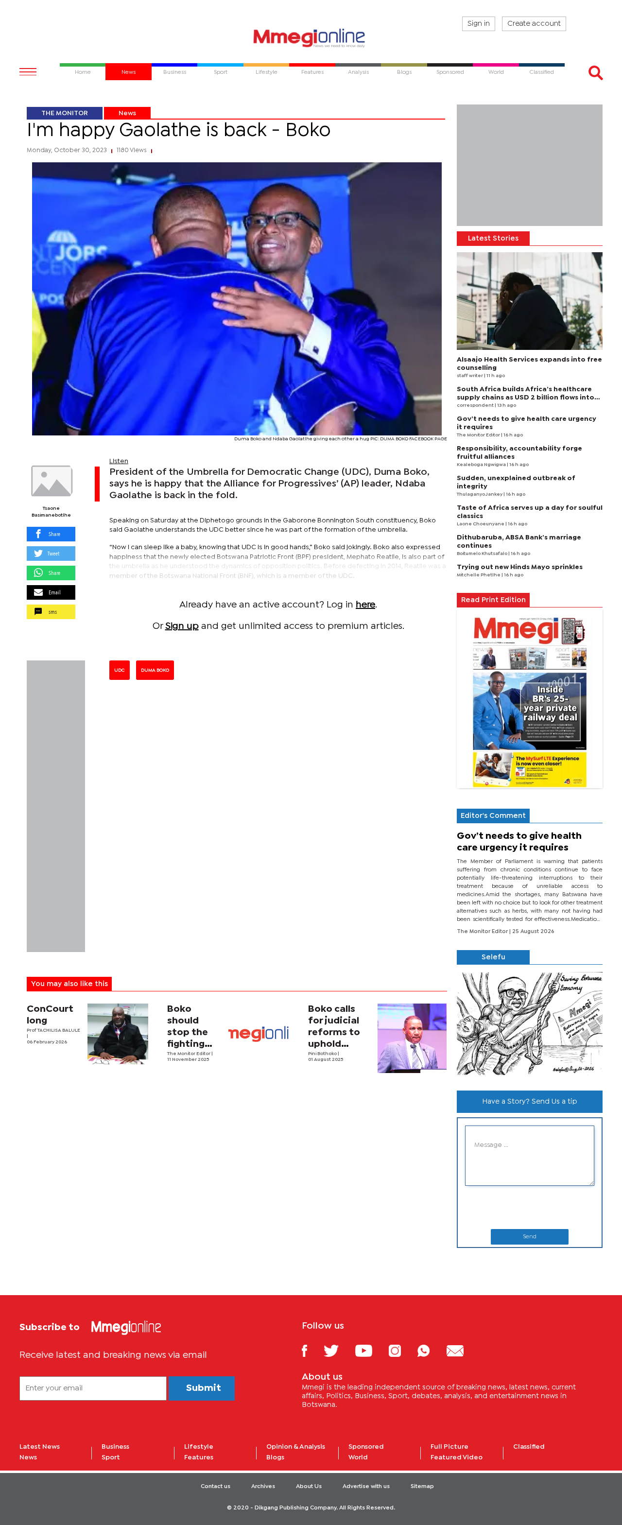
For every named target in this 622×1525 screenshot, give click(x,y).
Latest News (39, 1447)
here (365, 605)
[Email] (462, 1350)
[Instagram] (402, 1350)
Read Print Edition (493, 600)
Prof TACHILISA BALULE (53, 1030)
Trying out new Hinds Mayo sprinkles (520, 567)
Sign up (182, 626)
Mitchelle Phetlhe (479, 575)
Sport (111, 1457)
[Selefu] (530, 1023)
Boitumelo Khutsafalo (482, 554)
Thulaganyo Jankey (480, 494)
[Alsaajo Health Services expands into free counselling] (530, 301)
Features (198, 1457)
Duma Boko (155, 670)
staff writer (470, 376)
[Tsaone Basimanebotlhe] (51, 481)
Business (115, 1447)
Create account (534, 24)
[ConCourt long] (117, 1034)
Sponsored (366, 1447)
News (127, 113)
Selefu (493, 957)
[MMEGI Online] (311, 38)
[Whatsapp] (430, 1350)
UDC (119, 670)
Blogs (275, 1457)
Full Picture (449, 1447)
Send (529, 1236)
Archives (263, 1486)
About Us (309, 1486)
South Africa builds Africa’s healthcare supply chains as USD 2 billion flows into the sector (525, 397)
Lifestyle (198, 1447)
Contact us (215, 1486)
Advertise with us (366, 1486)
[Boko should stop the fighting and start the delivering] (258, 1034)
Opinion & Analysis (295, 1447)
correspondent (476, 405)
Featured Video (457, 1457)
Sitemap (422, 1486)
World (358, 1457)
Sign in (478, 24)
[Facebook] (312, 1350)
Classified (529, 1447)
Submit (203, 1388)
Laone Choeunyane (481, 524)
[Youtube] (370, 1350)
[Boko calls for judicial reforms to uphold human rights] (412, 1038)
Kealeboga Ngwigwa (482, 465)
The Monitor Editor (189, 1054)
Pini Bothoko (323, 1054)
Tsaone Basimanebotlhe (51, 512)
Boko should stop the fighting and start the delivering (190, 1044)
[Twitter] (338, 1350)
